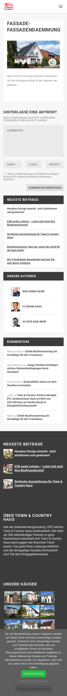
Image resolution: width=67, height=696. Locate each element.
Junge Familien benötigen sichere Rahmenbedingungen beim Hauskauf (32, 368)
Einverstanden (34, 673)
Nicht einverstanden (34, 681)
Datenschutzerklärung (33, 688)
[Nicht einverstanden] (62, 662)
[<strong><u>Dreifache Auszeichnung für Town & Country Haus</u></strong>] (8, 484)
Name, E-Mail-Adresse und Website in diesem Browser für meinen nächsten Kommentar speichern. (31, 176)
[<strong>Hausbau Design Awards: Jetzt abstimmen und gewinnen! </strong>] (8, 453)
